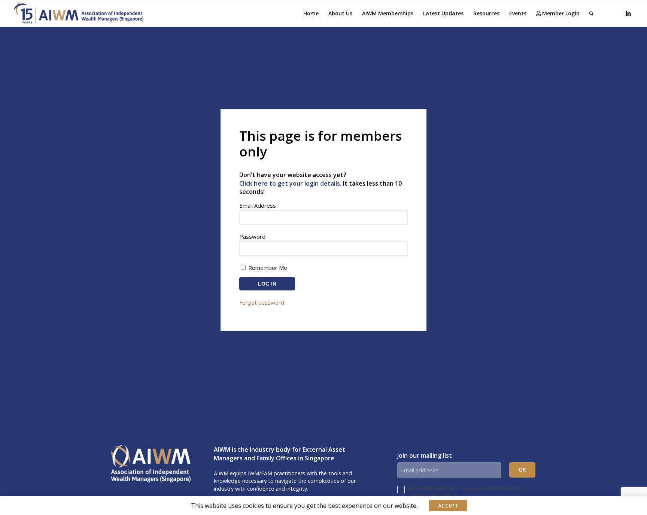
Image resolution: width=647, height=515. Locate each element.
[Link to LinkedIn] (628, 13)
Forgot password (261, 302)
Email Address (257, 205)
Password (252, 236)
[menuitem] (311, 13)
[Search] (591, 13)
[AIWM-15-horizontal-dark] (78, 13)
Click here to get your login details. (290, 183)
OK (522, 469)
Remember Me (267, 267)
